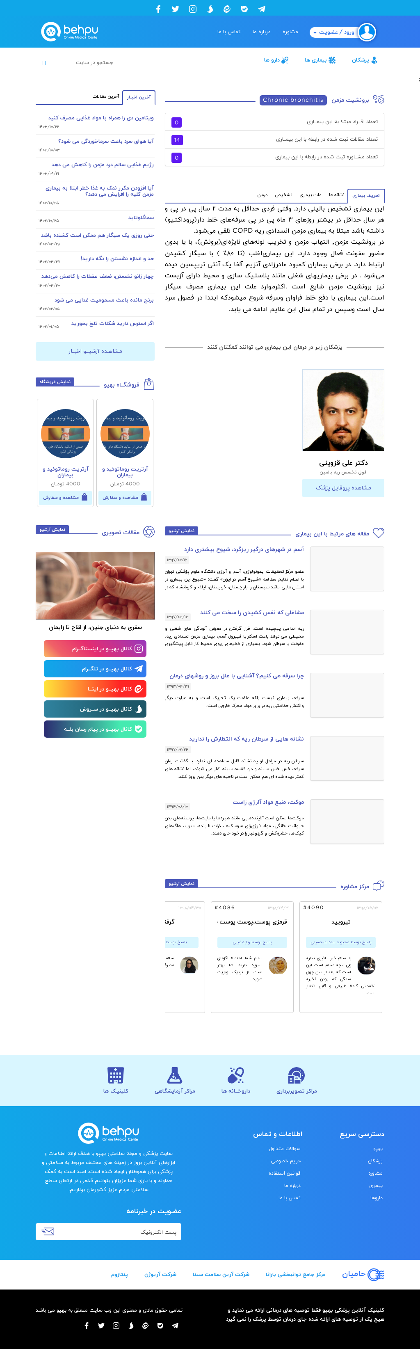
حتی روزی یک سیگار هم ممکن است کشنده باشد (97, 235)
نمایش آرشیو (181, 531)
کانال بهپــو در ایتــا (110, 689)
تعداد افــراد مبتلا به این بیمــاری (276, 122)
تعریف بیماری (366, 195)
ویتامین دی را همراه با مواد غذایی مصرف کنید (101, 118)
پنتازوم (119, 1274)
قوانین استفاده (285, 1173)
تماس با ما (228, 32)
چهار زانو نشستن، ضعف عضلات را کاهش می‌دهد (97, 276)
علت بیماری (310, 195)
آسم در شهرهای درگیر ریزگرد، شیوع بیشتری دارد (244, 549)
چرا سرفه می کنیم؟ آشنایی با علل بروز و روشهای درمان (236, 676)
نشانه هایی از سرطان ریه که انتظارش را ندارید (246, 739)
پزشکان (360, 60)
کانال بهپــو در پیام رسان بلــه (98, 729)
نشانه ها (336, 195)
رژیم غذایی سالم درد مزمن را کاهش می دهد (103, 165)
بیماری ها (316, 60)
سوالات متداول (285, 1149)
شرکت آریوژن (160, 1274)
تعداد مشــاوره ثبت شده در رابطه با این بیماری (276, 157)
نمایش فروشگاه (55, 382)
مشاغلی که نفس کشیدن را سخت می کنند (252, 613)
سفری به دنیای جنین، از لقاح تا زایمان (95, 627)
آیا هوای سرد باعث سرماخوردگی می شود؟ (106, 141)
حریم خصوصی (286, 1161)
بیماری (376, 1185)
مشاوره (290, 32)
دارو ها (272, 60)
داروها (376, 1198)
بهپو (378, 1149)
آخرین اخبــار (139, 97)
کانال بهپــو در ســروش (106, 709)
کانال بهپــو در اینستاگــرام (102, 649)
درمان (262, 195)
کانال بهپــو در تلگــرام (107, 669)
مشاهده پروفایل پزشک (343, 488)
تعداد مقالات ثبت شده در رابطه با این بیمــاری (276, 140)
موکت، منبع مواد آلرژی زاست (268, 802)
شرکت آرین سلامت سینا (221, 1274)
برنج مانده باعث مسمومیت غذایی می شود (104, 300)
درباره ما (261, 32)
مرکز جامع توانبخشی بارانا (296, 1274)
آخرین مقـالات (105, 96)
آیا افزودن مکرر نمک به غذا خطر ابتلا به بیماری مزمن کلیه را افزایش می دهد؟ (100, 191)
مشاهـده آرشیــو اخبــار (95, 351)
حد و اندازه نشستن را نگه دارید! (117, 259)
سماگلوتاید (141, 218)
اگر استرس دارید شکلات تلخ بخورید (112, 324)
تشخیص (283, 195)
